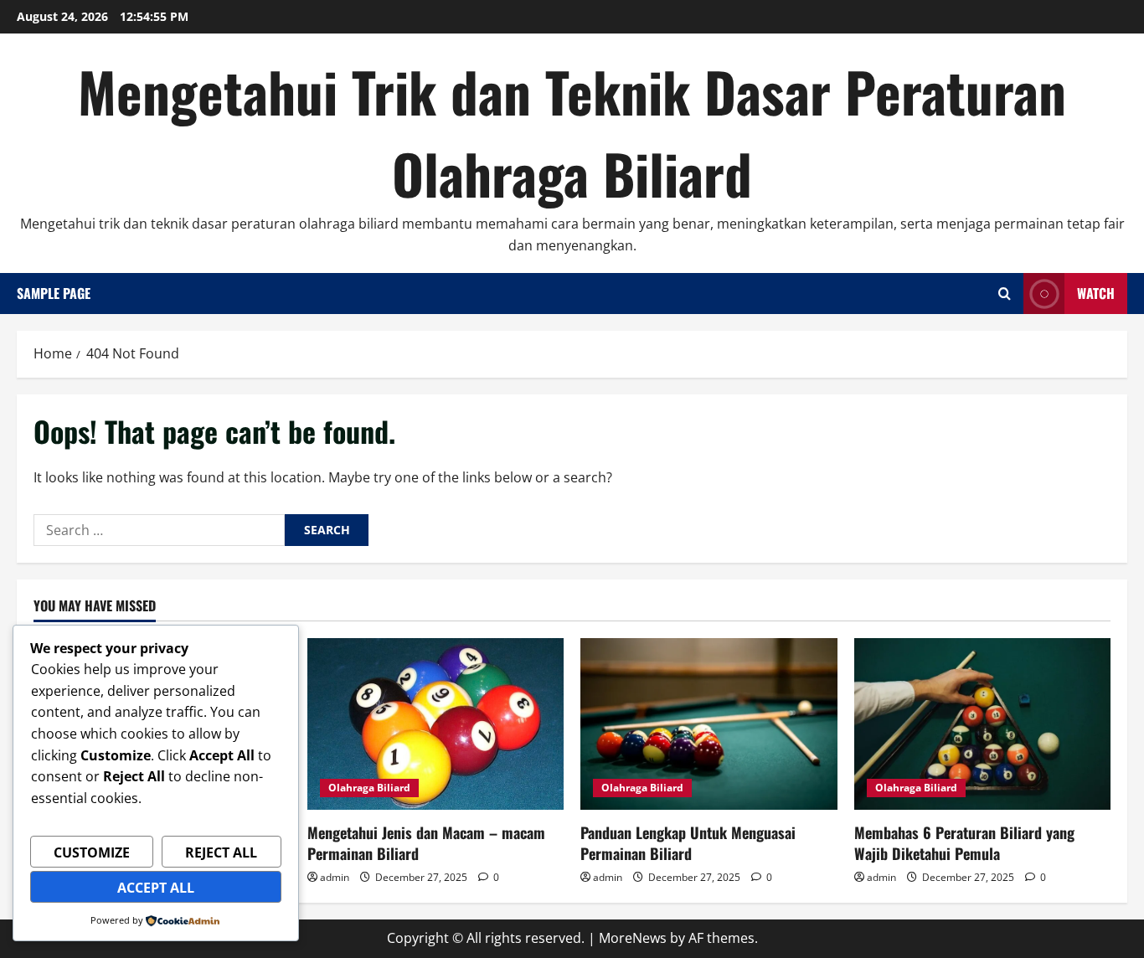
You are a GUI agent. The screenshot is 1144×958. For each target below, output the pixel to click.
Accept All (155, 887)
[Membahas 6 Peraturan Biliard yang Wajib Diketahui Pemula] (982, 723)
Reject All (221, 852)
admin (334, 877)
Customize (92, 852)
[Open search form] (1004, 293)
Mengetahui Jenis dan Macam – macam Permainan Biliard (426, 843)
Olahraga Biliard (369, 787)
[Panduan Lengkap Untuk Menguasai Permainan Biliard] (708, 723)
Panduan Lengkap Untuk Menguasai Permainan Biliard (688, 843)
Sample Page (53, 293)
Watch (1096, 293)
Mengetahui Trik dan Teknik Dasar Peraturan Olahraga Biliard (572, 132)
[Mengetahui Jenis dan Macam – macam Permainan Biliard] (435, 723)
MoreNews (633, 938)
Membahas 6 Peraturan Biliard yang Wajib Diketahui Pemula (964, 843)
